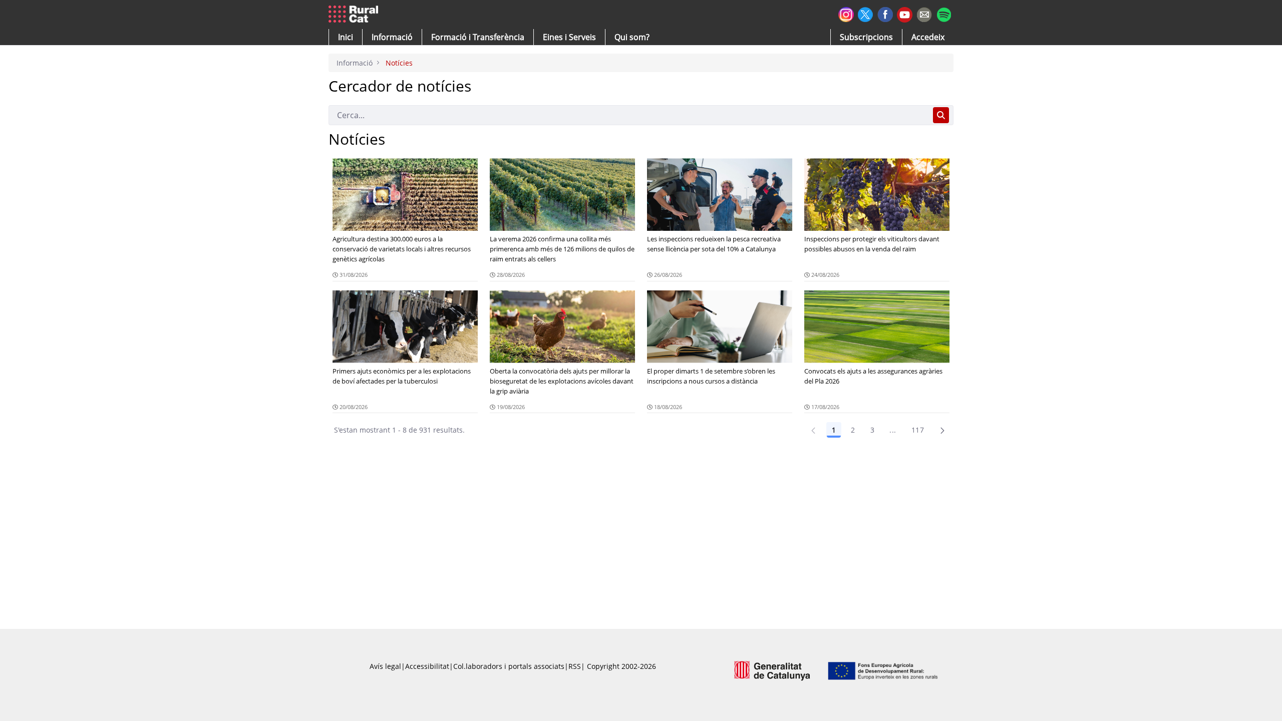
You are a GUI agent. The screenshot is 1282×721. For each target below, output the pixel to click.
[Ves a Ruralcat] (355, 14)
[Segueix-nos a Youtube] (904, 14)
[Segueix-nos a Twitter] (865, 13)
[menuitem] (477, 37)
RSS (574, 666)
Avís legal (385, 666)
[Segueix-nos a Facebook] (885, 13)
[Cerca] (941, 115)
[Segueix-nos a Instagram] (846, 13)
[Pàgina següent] (942, 430)
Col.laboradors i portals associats (508, 666)
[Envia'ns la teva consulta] (924, 13)
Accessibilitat (427, 666)
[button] (345, 37)
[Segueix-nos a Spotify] (943, 13)
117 (917, 430)
